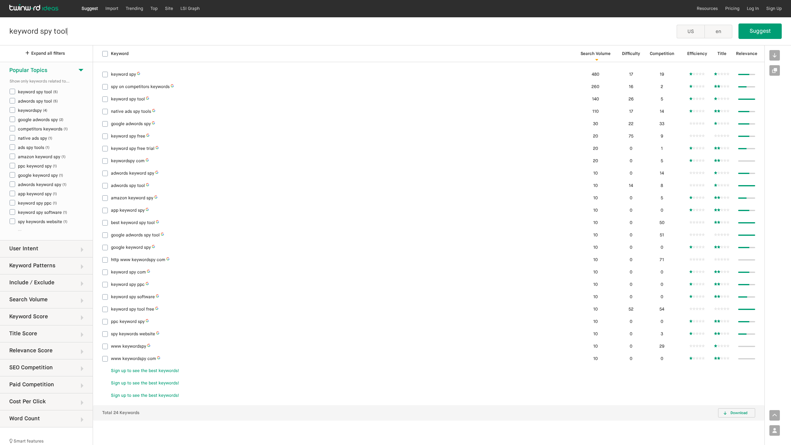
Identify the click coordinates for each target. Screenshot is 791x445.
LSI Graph (190, 8)
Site (169, 8)
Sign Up (774, 8)
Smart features (28, 441)
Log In (753, 8)
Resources (707, 8)
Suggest (90, 8)
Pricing (732, 8)
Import (111, 8)
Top (154, 8)
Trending (134, 8)
